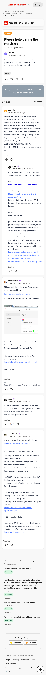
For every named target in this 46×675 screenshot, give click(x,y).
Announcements (10, 564)
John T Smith (13, 434)
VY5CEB (11, 52)
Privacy (33, 660)
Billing (7, 73)
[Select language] (29, 5)
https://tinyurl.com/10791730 (14, 532)
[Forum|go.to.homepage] (17, 5)
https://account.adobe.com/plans (17, 294)
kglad (14, 166)
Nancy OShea (13, 281)
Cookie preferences (11, 664)
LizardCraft (12, 110)
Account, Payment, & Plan (13, 14)
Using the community (12, 660)
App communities (18, 11)
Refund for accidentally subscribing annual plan (22, 617)
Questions (29, 14)
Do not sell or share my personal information (19, 668)
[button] (4, 5)
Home (7, 11)
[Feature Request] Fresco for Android (18, 568)
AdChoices (10, 672)
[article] (23, 135)
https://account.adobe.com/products (17, 443)
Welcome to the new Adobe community (19, 561)
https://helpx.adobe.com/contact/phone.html (20, 362)
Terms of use (25, 660)
